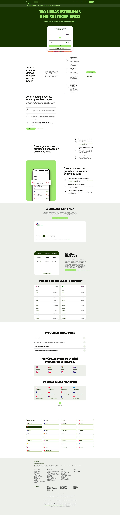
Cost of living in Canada (52, 466)
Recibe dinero (49, 475)
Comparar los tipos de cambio (65, 479)
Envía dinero (60, 45)
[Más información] (40, 257)
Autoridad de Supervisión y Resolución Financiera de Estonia (53, 505)
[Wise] (29, 1)
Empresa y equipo (37, 471)
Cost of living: (36, 465)
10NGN (63, 295)
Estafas (74, 488)
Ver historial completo (47, 273)
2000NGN (63, 313)
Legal (48, 486)
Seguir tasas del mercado (70, 270)
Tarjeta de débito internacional (52, 473)
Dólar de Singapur (39, 398)
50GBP (37, 300)
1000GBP (37, 310)
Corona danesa (51, 389)
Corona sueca (76, 389)
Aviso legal (75, 486)
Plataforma (44, 1)
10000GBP (37, 318)
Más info (69, 239)
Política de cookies (50, 487)
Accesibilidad (36, 480)
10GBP (37, 295)
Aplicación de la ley (50, 490)
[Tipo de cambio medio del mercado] (65, 28)
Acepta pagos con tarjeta (51, 480)
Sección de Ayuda (37, 478)
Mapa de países (75, 487)
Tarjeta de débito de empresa (51, 478)
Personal (35, 1)
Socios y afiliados (36, 477)
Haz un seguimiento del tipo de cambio (60, 48)
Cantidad (50, 31)
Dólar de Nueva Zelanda (78, 394)
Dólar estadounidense (52, 398)
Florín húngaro (76, 398)
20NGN (63, 297)
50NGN (63, 300)
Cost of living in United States (53, 465)
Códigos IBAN (63, 477)
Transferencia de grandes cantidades (53, 474)
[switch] (60, 38)
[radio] (37, 236)
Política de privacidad (63, 486)
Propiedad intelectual (63, 488)
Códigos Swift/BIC (63, 476)
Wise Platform (49, 476)
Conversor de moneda (64, 474)
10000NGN (64, 318)
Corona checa (38, 389)
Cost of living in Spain (45, 466)
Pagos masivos (49, 479)
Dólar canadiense (51, 394)
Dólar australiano (39, 394)
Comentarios (36, 479)
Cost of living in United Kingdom (44, 465)
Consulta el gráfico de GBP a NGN (83, 270)
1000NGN (63, 310)
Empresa (40, 1)
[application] (43, 230)
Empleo (35, 474)
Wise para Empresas (50, 477)
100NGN (63, 302)
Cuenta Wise (49, 472)
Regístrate (91, 1)
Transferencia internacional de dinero (53, 471)
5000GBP (37, 315)
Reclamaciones (62, 487)
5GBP (37, 292)
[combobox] (68, 34)
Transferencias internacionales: (39, 463)
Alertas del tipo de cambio (64, 478)
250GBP (37, 305)
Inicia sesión (86, 1)
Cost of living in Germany (77, 465)
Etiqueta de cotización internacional (66, 475)
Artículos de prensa (37, 473)
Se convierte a (51, 39)
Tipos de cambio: (37, 461)
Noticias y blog (63, 471)
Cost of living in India (70, 465)
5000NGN (63, 315)
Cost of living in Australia (62, 465)
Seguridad (35, 472)
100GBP (37, 302)
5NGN (63, 292)
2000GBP (37, 313)
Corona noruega (64, 389)
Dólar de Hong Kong (65, 394)
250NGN (63, 305)
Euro (62, 398)
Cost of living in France (37, 466)
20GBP (37, 297)
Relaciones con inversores (38, 476)
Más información (88, 76)
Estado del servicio (37, 475)
